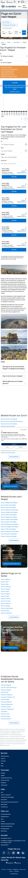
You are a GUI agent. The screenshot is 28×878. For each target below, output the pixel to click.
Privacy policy (23, 429)
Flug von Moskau (5, 589)
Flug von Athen (5, 591)
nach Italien (16, 42)
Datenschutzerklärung (6, 826)
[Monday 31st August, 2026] (2, 111)
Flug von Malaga (5, 606)
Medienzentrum (5, 816)
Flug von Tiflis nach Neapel (8, 529)
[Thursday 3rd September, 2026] (9, 111)
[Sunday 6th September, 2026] (17, 111)
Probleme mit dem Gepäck (7, 797)
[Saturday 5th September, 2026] (14, 111)
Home (2, 42)
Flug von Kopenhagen (7, 608)
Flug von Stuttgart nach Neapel (9, 526)
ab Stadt (11, 871)
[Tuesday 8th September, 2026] (21, 111)
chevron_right (25, 119)
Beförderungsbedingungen (8, 823)
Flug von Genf (5, 582)
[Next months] (27, 86)
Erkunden (3, 761)
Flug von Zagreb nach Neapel (9, 517)
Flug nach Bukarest (6, 702)
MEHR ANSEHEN (14, 457)
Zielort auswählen (10, 33)
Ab (3, 32)
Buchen (20, 6)
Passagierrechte (5, 828)
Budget (3, 154)
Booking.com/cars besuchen (12, 564)
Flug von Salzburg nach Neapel (9, 510)
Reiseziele (3, 782)
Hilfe (2, 763)
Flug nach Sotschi (6, 719)
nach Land (3, 869)
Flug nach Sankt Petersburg (8, 687)
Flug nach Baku (5, 699)
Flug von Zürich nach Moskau (9, 424)
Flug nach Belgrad (6, 685)
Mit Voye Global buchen (10, 647)
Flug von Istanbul (5, 598)
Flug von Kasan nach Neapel (8, 522)
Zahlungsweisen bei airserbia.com (9, 802)
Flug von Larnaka (5, 601)
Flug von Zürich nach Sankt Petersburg (12, 421)
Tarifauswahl (4, 785)
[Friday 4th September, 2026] (12, 111)
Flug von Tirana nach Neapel (9, 536)
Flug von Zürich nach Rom (8, 452)
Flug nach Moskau (6, 690)
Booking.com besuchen (10, 486)
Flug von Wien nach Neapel (8, 505)
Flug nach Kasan (5, 716)
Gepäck (3, 775)
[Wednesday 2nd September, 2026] (7, 111)
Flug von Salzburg (6, 586)
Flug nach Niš (4, 692)
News (2, 819)
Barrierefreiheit (4, 845)
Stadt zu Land (22, 869)
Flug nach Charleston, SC (8, 697)
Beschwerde (4, 804)
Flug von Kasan (5, 596)
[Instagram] (13, 853)
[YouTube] (18, 853)
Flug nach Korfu (5, 714)
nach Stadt (9, 869)
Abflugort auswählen (4, 33)
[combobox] (14, 56)
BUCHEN (14, 177)
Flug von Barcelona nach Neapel (10, 531)
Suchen (24, 32)
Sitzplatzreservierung (6, 778)
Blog (2, 765)
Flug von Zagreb (5, 594)
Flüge (8, 42)
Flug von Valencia (6, 603)
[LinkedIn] (23, 853)
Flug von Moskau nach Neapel (9, 512)
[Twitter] (8, 853)
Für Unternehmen (9, 2)
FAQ (2, 792)
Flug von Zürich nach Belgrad (9, 419)
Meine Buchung (25, 6)
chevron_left (21, 119)
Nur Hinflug (6, 22)
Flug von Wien (5, 584)
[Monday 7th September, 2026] (19, 111)
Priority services (5, 780)
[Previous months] (1, 86)
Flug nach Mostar (6, 707)
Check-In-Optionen (6, 794)
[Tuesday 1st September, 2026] (5, 111)
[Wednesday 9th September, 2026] (24, 111)
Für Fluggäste (3, 2)
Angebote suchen (15, 91)
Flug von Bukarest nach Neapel (9, 524)
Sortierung (3, 160)
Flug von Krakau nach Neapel (9, 534)
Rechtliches (4, 831)
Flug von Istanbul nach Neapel (9, 519)
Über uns (15, 2)
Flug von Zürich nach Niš (7, 426)
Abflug (16, 32)
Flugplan (3, 773)
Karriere (3, 821)
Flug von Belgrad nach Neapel (9, 502)
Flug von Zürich (5, 610)
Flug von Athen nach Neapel (8, 514)
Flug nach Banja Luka (7, 704)
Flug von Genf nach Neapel (8, 507)
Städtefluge (15, 869)
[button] (10, 25)
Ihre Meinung (4, 807)
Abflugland (16, 871)
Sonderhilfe (4, 799)
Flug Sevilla (4, 711)
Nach (10, 32)
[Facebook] (4, 853)
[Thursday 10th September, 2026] (26, 111)
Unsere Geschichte (6, 814)
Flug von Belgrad (5, 579)
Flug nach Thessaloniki (7, 709)
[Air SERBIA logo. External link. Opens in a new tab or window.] (2, 431)
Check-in (3, 758)
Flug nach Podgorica (6, 694)
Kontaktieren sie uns (6, 838)
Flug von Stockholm (6, 613)
